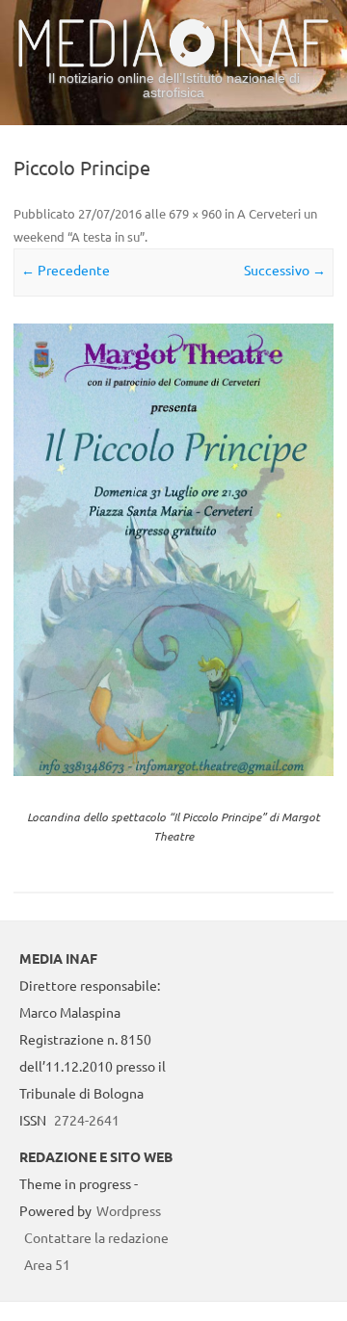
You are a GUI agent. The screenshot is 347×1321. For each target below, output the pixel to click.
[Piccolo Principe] (173, 549)
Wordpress (128, 1210)
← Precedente (65, 269)
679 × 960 (195, 213)
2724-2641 (87, 1119)
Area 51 (47, 1264)
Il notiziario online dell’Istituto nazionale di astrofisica (174, 85)
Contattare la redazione (96, 1237)
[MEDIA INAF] (173, 63)
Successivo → (285, 269)
